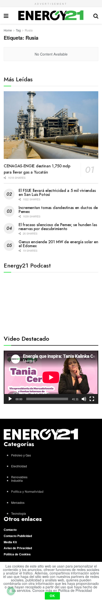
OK (52, 595)
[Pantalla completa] (91, 398)
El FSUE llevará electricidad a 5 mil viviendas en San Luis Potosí (57, 192)
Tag (18, 30)
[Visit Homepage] (50, 15)
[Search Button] (95, 15)
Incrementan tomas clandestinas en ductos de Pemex (58, 209)
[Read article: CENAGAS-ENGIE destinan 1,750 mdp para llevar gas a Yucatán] (51, 125)
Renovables (19, 477)
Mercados (18, 502)
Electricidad (19, 466)
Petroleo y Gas (21, 455)
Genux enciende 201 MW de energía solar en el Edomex (58, 244)
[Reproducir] (10, 398)
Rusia (29, 30)
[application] (51, 377)
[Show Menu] (6, 15)
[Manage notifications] (11, 591)
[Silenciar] (83, 398)
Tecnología (18, 513)
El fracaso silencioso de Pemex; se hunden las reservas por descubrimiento (58, 227)
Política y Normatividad (27, 491)
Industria (17, 480)
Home (8, 30)
